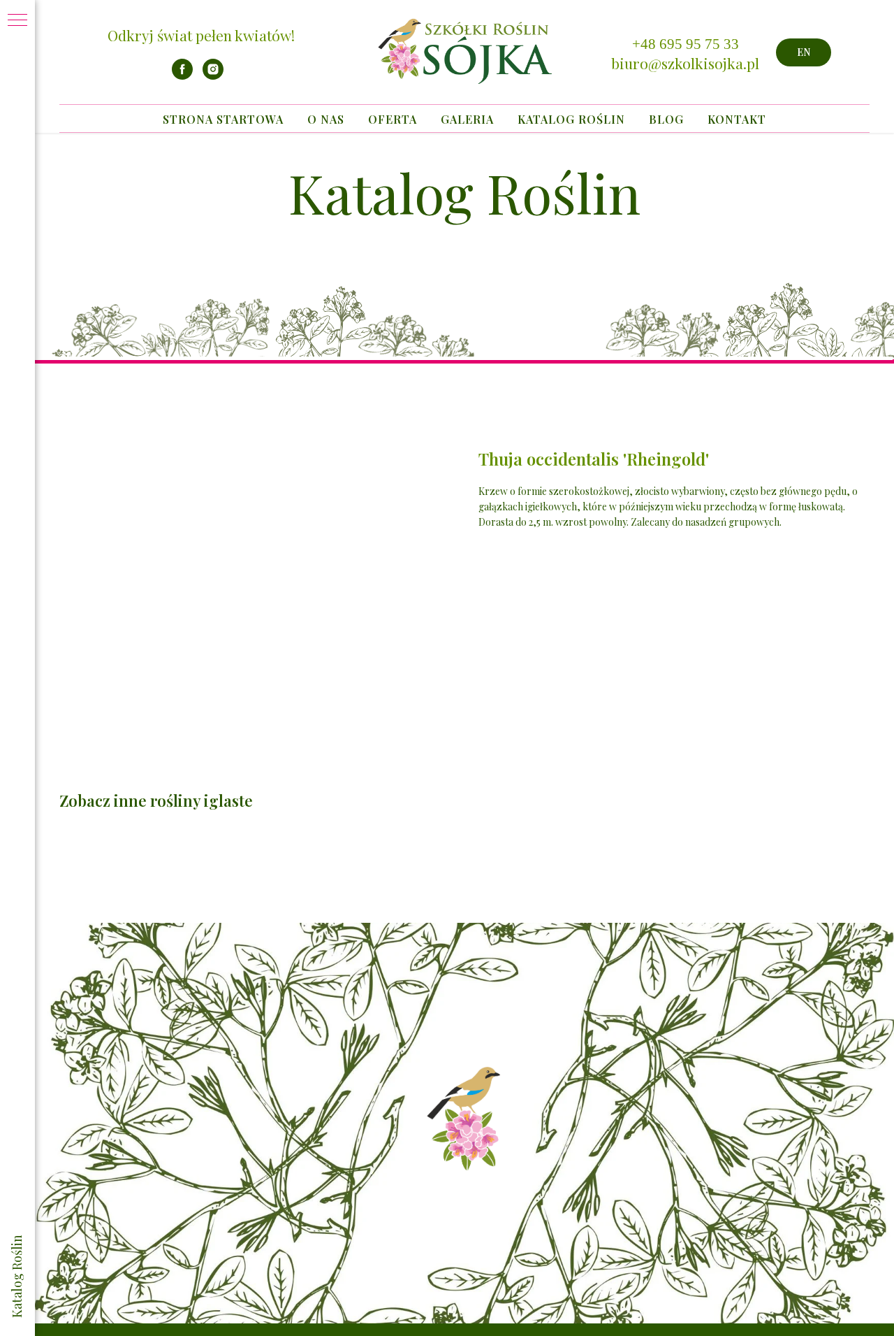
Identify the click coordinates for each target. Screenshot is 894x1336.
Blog (666, 119)
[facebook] (182, 76)
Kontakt (737, 119)
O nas (325, 119)
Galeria (467, 119)
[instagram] (213, 76)
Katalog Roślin (571, 119)
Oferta (392, 119)
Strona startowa (223, 119)
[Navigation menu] (17, 21)
